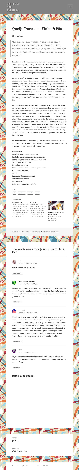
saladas (56, 232)
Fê (20, 261)
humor (51, 232)
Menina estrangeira (27, 281)
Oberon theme (17, 466)
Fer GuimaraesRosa (33, 232)
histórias (45, 232)
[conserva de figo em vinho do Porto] (56, 205)
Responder (17, 273)
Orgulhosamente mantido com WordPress (36, 466)
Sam (20, 350)
